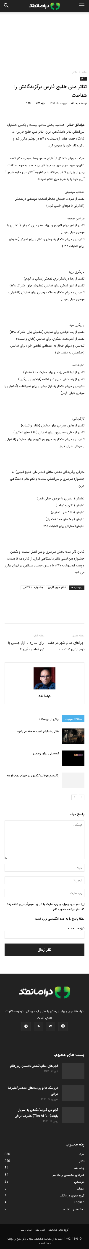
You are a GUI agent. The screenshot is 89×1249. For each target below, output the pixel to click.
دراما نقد (75, 104)
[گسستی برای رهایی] (73, 758)
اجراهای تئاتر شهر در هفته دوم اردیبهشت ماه (66, 646)
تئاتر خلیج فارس (57, 588)
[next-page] (74, 797)
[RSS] (38, 1026)
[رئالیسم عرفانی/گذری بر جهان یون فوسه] (73, 780)
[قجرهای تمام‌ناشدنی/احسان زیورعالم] (73, 1070)
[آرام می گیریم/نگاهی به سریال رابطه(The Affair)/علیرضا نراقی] (73, 1115)
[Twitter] (19, 110)
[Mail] (50, 1026)
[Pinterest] (30, 110)
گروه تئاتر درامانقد (58, 1230)
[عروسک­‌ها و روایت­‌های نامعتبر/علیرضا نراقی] (73, 1093)
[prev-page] (81, 797)
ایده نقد (40, 1230)
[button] (81, 6)
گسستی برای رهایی (46, 753)
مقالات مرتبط (73, 719)
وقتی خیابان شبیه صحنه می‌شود (38, 731)
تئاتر (74, 72)
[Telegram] (61, 110)
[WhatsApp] (40, 110)
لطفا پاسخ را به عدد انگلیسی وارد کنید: (59, 918)
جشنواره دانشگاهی (33, 588)
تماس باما (26, 1230)
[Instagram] (63, 1026)
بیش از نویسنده (49, 719)
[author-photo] (44, 689)
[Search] (6, 6)
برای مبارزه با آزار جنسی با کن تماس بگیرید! (26, 646)
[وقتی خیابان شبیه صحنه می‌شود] (73, 736)
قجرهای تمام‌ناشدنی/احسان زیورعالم (34, 1065)
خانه (84, 72)
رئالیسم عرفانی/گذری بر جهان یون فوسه (32, 775)
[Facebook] (9, 110)
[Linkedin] (51, 110)
